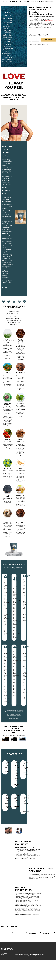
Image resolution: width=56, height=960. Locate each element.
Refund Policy (40, 954)
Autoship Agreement (21, 956)
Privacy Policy (19, 954)
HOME (3, 1)
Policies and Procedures (35, 956)
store (7, 1)
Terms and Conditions (29, 954)
